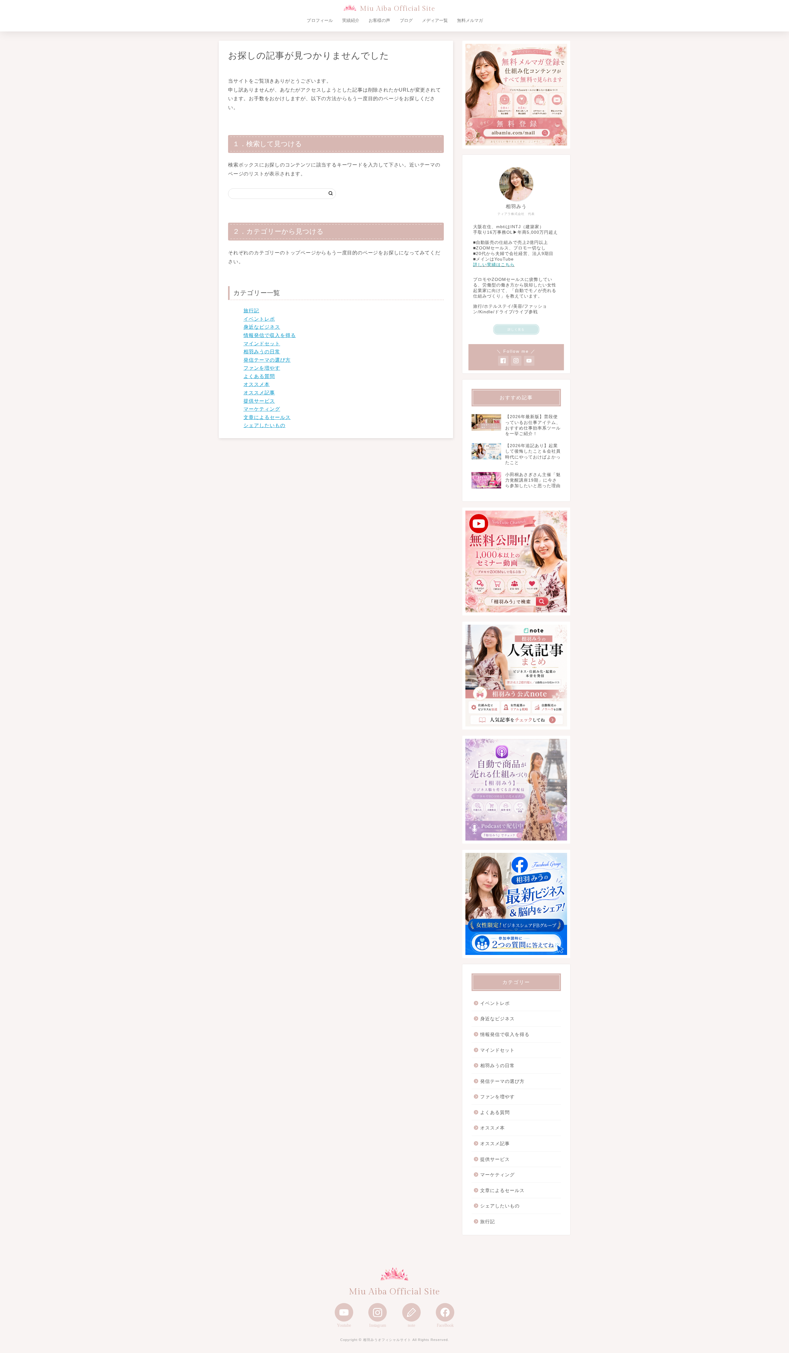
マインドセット (261, 343)
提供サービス (259, 401)
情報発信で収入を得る (269, 335)
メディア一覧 (435, 20)
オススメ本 (256, 384)
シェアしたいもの (264, 425)
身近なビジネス (261, 327)
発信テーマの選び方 (267, 360)
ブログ (406, 20)
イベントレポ (259, 319)
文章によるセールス (267, 417)
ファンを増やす (261, 368)
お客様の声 (379, 20)
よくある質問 (259, 376)
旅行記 (251, 310)
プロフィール (320, 20)
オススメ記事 (259, 392)
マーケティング (261, 409)
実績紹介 (350, 20)
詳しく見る (516, 329)
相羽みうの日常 (261, 351)
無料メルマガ (470, 20)
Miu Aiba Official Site (397, 9)
